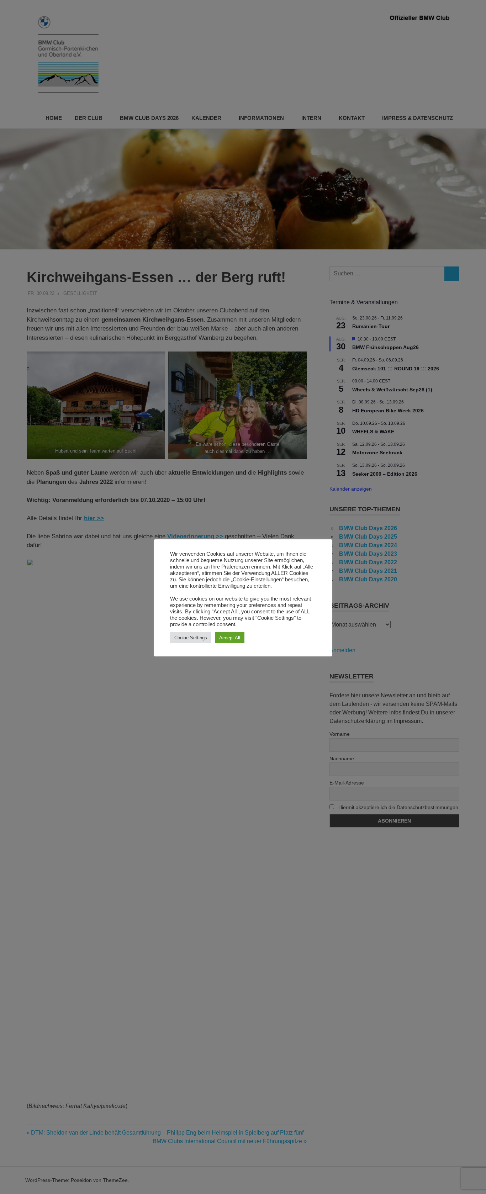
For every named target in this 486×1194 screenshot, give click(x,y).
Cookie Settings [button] (190, 637)
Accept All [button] (229, 637)
